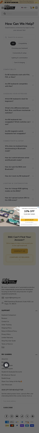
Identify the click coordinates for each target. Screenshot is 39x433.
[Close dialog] (38, 207)
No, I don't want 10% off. (29, 222)
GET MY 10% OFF (29, 220)
